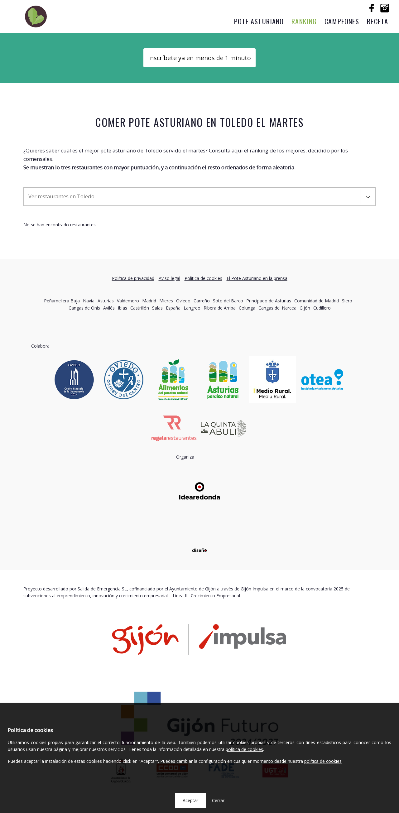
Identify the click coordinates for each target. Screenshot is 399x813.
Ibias (122, 308)
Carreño (202, 301)
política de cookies (244, 749)
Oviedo (183, 301)
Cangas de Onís (84, 308)
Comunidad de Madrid (316, 301)
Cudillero (322, 308)
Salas (157, 308)
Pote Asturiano (259, 21)
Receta (377, 21)
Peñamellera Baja (62, 301)
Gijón (305, 308)
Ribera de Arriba (220, 308)
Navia (88, 301)
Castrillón (139, 308)
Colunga (247, 308)
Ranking (304, 21)
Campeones (341, 21)
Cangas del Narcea (277, 308)
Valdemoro (128, 301)
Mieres (166, 301)
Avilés (109, 308)
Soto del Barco (228, 301)
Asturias (106, 301)
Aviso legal (169, 278)
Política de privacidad (133, 278)
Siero (347, 301)
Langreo (192, 308)
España (173, 308)
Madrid (149, 301)
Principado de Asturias (268, 301)
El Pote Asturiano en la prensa (257, 278)
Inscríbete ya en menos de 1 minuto (199, 58)
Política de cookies (203, 278)
